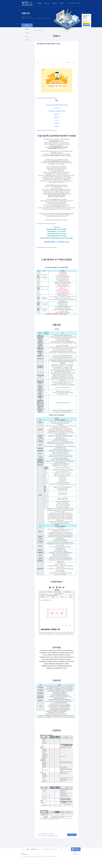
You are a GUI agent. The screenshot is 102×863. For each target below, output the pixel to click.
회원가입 (74, 3)
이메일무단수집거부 (54, 849)
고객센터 (60, 849)
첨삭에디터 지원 (33, 849)
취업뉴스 (27, 39)
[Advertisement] (57, 53)
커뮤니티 (62, 3)
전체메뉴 (39, 3)
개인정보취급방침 (46, 849)
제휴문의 (79, 3)
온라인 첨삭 (54, 3)
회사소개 (22, 849)
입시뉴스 (27, 36)
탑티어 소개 (47, 3)
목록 (72, 834)
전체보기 (27, 29)
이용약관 (39, 849)
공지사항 (27, 32)
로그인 (70, 3)
